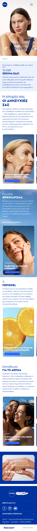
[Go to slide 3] (19, 359)
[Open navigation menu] (31, 4)
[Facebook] (4, 508)
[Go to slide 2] (19, 186)
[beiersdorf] (9, 528)
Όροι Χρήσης (14, 521)
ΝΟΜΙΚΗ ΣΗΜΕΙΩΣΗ (25, 521)
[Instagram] (10, 508)
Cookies (4, 519)
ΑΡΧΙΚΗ (4, 59)
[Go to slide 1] (16, 359)
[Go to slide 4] (20, 359)
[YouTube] (15, 508)
